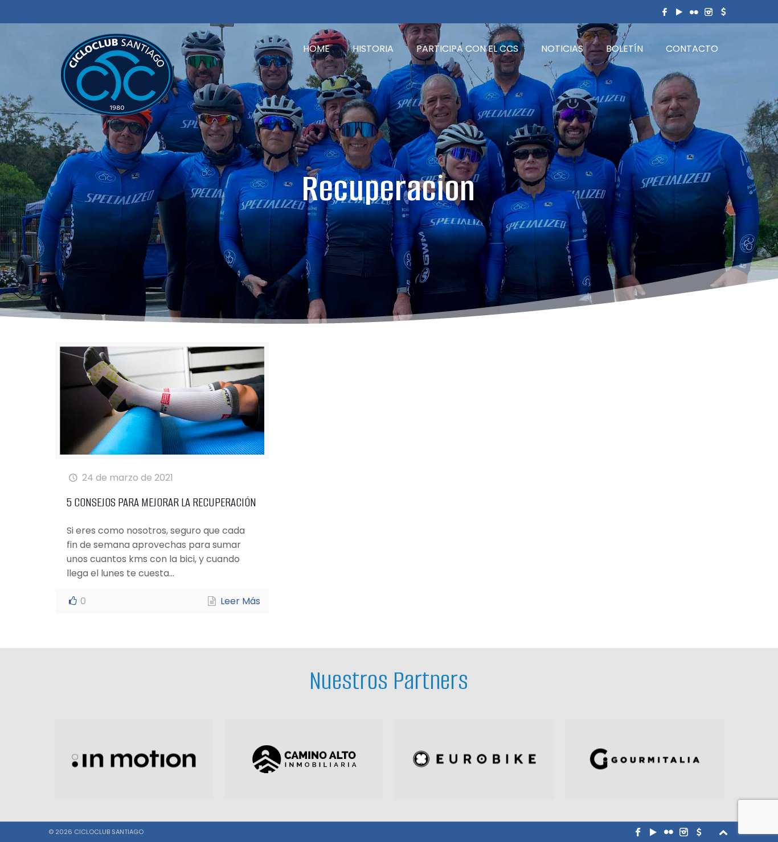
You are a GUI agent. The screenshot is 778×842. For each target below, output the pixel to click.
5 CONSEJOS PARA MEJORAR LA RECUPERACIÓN (161, 502)
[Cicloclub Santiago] (117, 74)
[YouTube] (679, 12)
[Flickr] (694, 12)
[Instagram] (708, 12)
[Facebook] (664, 12)
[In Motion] (133, 759)
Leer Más (240, 601)
